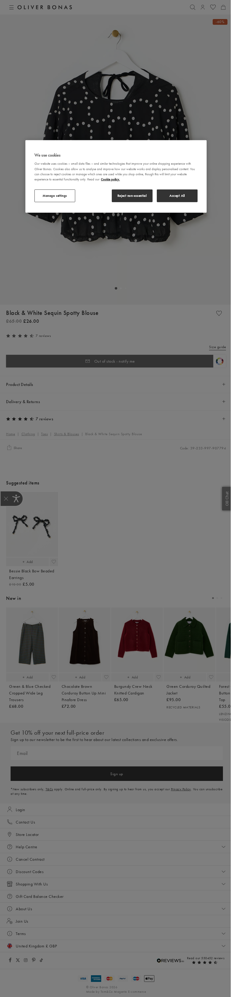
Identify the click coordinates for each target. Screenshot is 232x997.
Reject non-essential (132, 195)
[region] (116, 176)
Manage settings (55, 195)
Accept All (177, 195)
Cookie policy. (110, 179)
